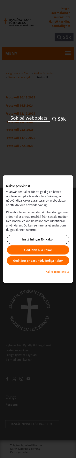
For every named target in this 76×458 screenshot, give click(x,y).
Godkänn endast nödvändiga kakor (38, 260)
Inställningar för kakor (38, 239)
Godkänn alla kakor (38, 250)
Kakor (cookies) (58, 271)
